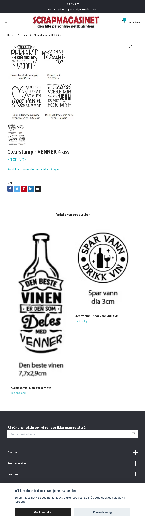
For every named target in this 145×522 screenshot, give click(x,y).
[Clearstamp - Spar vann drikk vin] (104, 269)
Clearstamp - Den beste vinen (31, 387)
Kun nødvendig (102, 512)
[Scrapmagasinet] (66, 22)
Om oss (12, 452)
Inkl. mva (71, 3)
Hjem (10, 35)
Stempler (23, 35)
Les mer (12, 474)
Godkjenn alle (42, 512)
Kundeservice (16, 463)
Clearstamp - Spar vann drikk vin (97, 316)
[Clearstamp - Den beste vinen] (40, 305)
